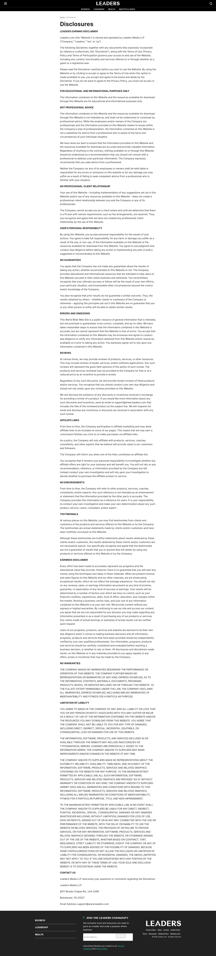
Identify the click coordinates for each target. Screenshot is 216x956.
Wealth (111, 9)
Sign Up (121, 936)
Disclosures (152, 934)
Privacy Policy (101, 949)
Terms (145, 934)
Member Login (175, 934)
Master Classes (127, 9)
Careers (166, 930)
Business (85, 9)
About (160, 930)
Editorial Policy (163, 934)
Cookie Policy (175, 930)
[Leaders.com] (108, 3)
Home (62, 17)
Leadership (99, 9)
